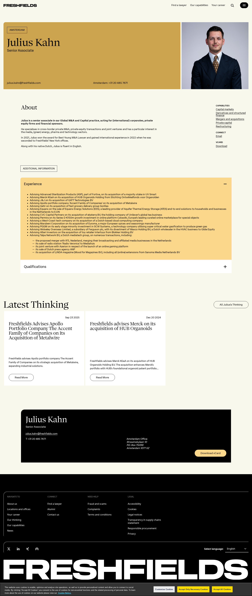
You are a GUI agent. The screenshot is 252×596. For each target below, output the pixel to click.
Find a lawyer (179, 5)
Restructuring (223, 126)
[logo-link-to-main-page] (20, 6)
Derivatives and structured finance (231, 114)
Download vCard (210, 453)
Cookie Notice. (64, 593)
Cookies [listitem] (132, 509)
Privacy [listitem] (132, 533)
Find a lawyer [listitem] (54, 503)
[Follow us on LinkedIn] (18, 549)
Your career (218, 5)
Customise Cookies (164, 589)
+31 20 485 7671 (118, 82)
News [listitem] (10, 530)
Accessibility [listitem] (134, 503)
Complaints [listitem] (94, 509)
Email (219, 136)
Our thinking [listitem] (14, 519)
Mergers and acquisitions (230, 119)
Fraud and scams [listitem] (97, 503)
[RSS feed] (37, 549)
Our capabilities (199, 5)
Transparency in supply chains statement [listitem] (144, 521)
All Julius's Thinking (231, 304)
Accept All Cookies (222, 589)
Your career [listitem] (13, 514)
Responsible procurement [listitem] (142, 528)
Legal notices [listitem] (135, 514)
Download (221, 146)
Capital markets (225, 109)
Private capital (224, 122)
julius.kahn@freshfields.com (24, 82)
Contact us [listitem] (53, 514)
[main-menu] (244, 5)
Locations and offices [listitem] (18, 509)
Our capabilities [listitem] (15, 525)
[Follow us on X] (9, 549)
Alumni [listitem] (51, 509)
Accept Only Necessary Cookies (193, 589)
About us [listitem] (12, 503)
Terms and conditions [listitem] (100, 514)
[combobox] (237, 548)
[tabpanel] (126, 348)
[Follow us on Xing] (27, 549)
